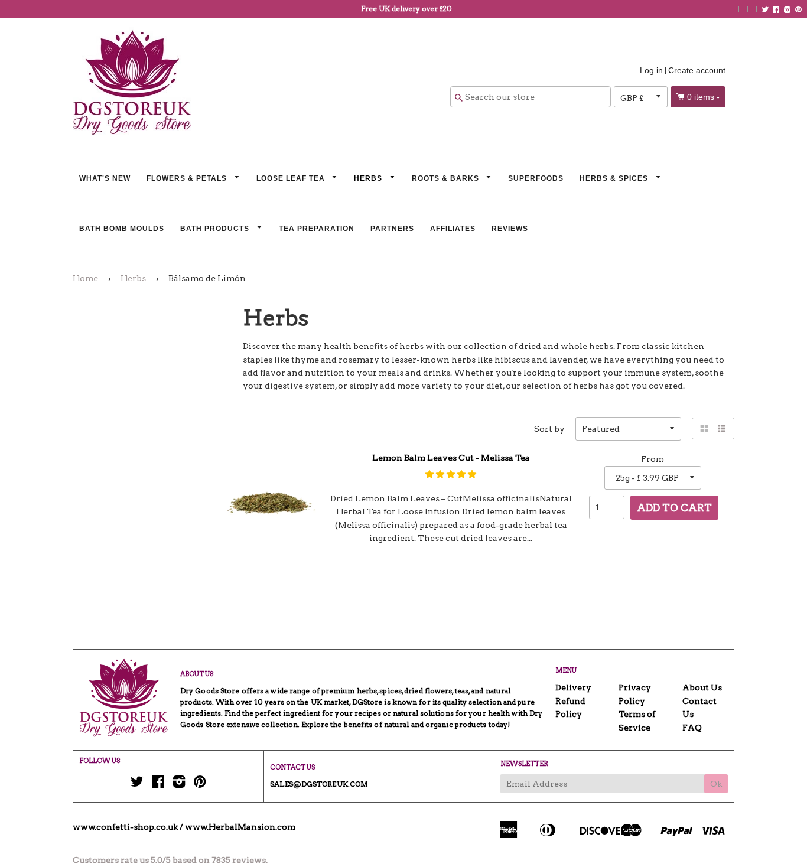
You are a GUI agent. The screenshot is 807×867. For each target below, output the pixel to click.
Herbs (369, 178)
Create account (696, 70)
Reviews (510, 228)
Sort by (549, 429)
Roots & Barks (446, 178)
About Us (702, 687)
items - (703, 97)
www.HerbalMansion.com (240, 827)
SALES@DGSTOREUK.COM (319, 784)
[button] (450, 474)
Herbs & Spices (615, 178)
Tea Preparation (316, 228)
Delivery (573, 687)
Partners (392, 228)
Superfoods (536, 178)
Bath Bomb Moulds (121, 228)
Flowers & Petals (188, 178)
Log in (651, 70)
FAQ (692, 727)
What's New (105, 178)
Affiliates (453, 228)
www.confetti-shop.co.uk (125, 827)
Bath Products (216, 228)
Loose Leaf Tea (291, 178)
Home (85, 278)
